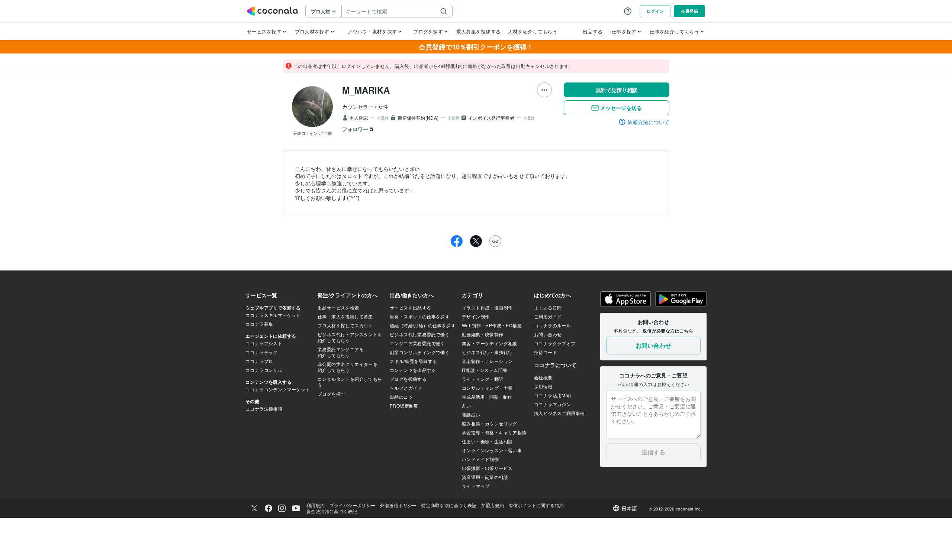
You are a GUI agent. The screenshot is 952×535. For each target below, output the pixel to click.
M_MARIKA (366, 90)
